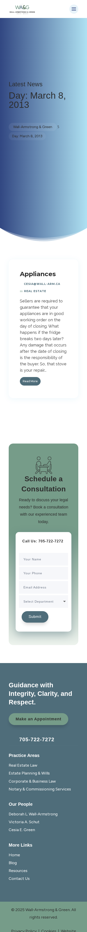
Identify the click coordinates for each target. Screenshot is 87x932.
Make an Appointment (38, 719)
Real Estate (35, 291)
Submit (35, 617)
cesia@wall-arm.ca (42, 284)
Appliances (38, 274)
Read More (30, 381)
